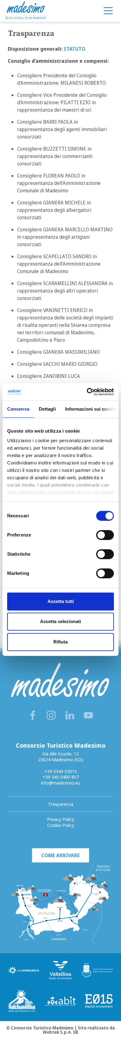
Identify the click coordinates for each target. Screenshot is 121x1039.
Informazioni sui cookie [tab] (90, 409)
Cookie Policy (60, 825)
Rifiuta (60, 641)
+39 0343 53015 (60, 771)
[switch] (105, 535)
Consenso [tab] (18, 409)
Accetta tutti (60, 601)
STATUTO (74, 48)
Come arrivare (60, 855)
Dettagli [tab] (47, 409)
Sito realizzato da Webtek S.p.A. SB (79, 1030)
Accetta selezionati (60, 621)
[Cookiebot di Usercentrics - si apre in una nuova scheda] (87, 392)
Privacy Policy (60, 819)
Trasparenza (60, 804)
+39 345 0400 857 (61, 777)
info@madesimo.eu (60, 783)
